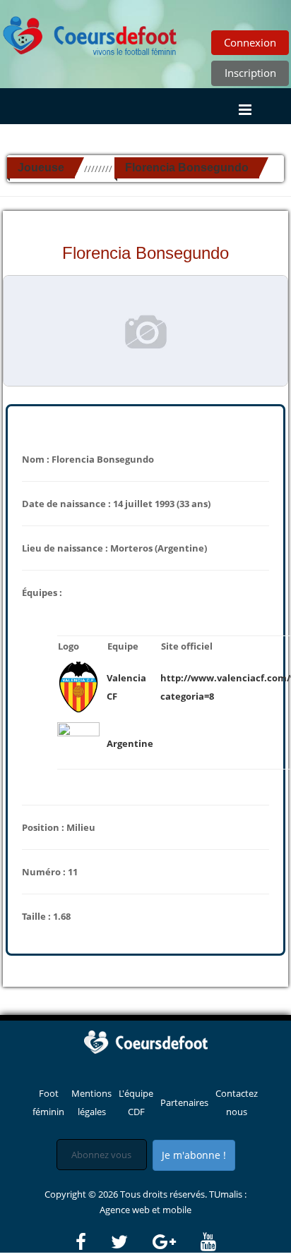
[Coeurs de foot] (90, 31)
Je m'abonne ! (194, 1155)
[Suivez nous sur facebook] (92, 1242)
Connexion (250, 42)
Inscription (250, 73)
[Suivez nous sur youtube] (208, 1242)
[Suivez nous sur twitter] (130, 1242)
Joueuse (41, 168)
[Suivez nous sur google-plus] (175, 1242)
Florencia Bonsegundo (187, 168)
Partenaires (184, 1102)
